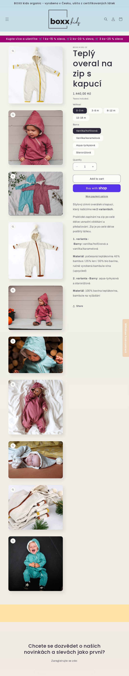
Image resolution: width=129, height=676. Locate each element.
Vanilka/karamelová (88, 138)
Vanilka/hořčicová (87, 131)
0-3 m (79, 110)
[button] (7, 19)
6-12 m (111, 110)
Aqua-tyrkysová (85, 145)
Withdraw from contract (125, 338)
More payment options (97, 196)
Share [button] (79, 306)
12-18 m (81, 118)
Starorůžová (83, 152)
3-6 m (95, 110)
